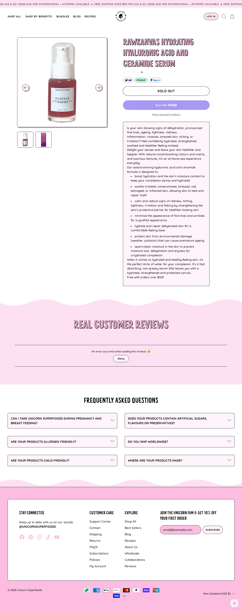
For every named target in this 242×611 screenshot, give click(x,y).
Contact (94, 528)
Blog (128, 534)
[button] (224, 16)
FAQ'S (93, 547)
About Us (131, 547)
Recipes (130, 540)
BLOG (77, 16)
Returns (94, 540)
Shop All (130, 521)
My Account (97, 566)
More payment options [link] (166, 114)
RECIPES (90, 16)
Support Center (100, 521)
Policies (94, 560)
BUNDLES (63, 16)
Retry (121, 358)
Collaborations (135, 560)
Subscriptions (98, 553)
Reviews (130, 566)
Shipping (95, 534)
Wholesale (132, 553)
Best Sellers (133, 528)
